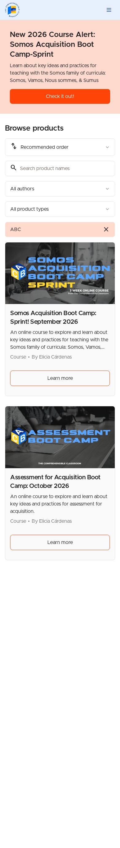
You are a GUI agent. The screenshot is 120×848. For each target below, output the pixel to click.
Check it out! (60, 96)
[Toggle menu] (109, 10)
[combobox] (60, 147)
